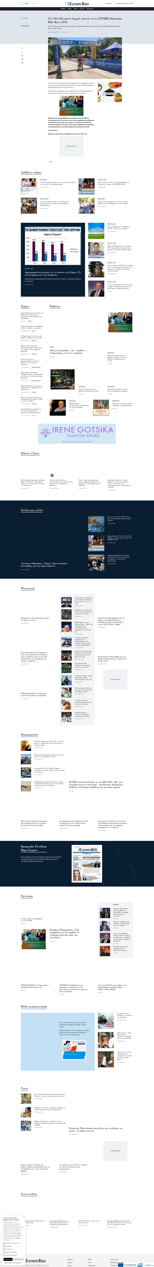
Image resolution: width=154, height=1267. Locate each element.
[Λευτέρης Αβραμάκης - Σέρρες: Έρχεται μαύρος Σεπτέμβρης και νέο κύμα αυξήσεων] (53, 538)
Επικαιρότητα (43, 179)
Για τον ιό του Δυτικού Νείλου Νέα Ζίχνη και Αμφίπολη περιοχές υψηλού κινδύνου (119, 518)
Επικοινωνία (114, 1259)
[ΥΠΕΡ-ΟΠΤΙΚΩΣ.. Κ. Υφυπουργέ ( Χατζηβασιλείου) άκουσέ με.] (38, 974)
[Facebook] (22, 48)
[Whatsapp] (22, 59)
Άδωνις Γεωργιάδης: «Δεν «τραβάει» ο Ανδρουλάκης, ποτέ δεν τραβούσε (121, 923)
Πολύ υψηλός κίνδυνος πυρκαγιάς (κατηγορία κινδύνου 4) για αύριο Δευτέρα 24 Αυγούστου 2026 (34, 823)
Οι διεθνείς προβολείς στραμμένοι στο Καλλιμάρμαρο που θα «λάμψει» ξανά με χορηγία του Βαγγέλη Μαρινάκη (83, 641)
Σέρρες (70, 8)
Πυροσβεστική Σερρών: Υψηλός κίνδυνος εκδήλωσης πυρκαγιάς (120, 948)
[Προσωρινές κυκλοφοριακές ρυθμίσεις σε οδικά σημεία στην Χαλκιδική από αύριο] (26, 759)
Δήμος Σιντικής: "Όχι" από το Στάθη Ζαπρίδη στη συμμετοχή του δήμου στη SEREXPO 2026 (119, 538)
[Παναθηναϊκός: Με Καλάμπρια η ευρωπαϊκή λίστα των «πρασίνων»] (66, 668)
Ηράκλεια (34, 392)
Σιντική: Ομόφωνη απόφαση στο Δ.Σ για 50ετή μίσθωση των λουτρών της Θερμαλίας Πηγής (31, 410)
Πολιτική (82, 8)
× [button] (23, 1216)
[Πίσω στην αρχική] (77, 3)
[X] (22, 52)
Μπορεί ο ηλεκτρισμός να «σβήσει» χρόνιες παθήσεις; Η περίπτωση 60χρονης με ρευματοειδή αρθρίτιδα (50, 1123)
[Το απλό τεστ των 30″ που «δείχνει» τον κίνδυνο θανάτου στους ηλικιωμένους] (77, 1153)
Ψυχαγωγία (90, 8)
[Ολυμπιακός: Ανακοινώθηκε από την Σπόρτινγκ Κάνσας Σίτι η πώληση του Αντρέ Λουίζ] (66, 602)
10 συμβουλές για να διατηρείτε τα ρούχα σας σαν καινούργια (124, 1015)
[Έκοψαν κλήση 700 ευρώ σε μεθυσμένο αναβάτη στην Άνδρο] (91, 378)
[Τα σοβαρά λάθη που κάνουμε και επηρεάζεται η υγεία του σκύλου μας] (66, 704)
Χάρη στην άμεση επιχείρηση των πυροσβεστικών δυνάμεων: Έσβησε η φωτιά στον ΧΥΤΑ (32, 399)
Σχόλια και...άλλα (25, 25)
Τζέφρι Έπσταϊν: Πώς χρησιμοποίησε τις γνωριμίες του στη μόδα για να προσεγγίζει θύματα (124, 1055)
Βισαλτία (34, 340)
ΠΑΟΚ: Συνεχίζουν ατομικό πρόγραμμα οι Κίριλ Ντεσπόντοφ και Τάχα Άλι (83, 677)
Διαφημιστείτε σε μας (117, 1262)
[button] (13, 1263)
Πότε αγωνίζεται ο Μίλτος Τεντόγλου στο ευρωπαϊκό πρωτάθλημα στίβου (83, 690)
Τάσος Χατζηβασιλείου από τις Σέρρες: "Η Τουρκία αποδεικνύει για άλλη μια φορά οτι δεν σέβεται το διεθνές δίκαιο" (119, 248)
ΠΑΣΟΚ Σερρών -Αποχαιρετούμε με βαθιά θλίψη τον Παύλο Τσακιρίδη (79, 405)
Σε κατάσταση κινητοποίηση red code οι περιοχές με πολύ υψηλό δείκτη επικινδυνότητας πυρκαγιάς (73, 823)
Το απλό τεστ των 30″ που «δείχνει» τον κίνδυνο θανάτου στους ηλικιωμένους (73, 1167)
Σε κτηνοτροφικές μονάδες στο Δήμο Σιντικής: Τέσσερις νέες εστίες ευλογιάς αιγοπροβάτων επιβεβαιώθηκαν (54, 203)
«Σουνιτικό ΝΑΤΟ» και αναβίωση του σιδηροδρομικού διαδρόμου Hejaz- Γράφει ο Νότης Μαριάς (112, 987)
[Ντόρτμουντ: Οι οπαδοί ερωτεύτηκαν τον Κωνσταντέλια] (38, 607)
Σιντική (50, 161)
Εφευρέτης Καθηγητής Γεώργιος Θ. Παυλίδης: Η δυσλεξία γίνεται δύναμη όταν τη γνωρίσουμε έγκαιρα (119, 1222)
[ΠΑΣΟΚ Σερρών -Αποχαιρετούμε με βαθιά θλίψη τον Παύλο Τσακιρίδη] (58, 407)
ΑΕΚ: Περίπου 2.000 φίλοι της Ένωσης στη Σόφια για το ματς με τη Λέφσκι (83, 612)
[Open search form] (34, 4)
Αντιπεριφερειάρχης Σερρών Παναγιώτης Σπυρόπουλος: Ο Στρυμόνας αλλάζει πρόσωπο (59, 1222)
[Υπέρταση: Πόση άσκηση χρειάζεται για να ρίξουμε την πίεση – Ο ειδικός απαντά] (101, 1109)
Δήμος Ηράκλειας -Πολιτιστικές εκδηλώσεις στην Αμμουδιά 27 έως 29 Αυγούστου (32, 387)
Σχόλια (76, 8)
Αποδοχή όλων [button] (8, 1259)
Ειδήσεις (63, 8)
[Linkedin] (22, 55)
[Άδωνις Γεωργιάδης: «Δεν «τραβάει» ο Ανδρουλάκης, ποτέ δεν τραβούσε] (77, 331)
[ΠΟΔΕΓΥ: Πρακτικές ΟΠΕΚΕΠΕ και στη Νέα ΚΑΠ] (34, 911)
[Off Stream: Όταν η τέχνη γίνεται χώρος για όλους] (91, 1209)
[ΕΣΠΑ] (136, 1265)
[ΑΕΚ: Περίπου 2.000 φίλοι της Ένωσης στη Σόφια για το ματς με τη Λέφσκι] (66, 614)
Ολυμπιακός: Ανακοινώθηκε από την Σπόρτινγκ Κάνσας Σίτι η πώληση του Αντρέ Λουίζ (112, 659)
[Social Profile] (41, 1041)
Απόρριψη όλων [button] (18, 1259)
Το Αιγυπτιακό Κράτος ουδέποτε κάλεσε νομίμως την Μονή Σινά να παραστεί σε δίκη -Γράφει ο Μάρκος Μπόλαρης (120, 286)
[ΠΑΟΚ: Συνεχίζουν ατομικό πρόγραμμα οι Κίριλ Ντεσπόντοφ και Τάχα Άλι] (66, 680)
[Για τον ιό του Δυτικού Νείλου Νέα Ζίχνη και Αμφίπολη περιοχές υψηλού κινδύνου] (96, 524)
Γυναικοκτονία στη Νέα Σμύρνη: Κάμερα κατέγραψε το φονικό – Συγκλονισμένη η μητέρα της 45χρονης (49, 770)
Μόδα (34, 1006)
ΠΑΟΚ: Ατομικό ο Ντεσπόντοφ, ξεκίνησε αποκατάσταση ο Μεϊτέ (82, 714)
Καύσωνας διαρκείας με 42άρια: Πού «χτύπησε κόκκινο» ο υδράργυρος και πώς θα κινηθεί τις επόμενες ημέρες (48, 743)
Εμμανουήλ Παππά (36, 367)
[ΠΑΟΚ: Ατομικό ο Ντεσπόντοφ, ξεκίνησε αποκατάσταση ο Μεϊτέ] (66, 717)
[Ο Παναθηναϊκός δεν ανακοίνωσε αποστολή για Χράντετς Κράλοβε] (38, 682)
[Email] (22, 62)
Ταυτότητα (114, 1265)
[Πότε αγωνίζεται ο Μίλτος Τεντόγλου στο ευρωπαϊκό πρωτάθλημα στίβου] (66, 692)
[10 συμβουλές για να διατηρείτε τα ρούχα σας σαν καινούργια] (106, 1020)
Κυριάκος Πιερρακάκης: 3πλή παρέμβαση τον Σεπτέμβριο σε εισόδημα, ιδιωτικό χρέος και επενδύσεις (121, 912)
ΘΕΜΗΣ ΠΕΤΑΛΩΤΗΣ (53, 32)
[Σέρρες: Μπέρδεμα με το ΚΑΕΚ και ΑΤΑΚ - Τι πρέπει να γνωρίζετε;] (96, 230)
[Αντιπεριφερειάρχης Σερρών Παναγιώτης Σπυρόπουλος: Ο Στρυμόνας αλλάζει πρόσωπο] (62, 1209)
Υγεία (24, 1088)
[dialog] (14, 1240)
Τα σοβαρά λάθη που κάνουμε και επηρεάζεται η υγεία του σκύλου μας (83, 702)
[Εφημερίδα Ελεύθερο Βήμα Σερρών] (97, 864)
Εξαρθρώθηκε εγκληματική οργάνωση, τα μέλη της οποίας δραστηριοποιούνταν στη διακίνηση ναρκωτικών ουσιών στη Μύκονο (49, 783)
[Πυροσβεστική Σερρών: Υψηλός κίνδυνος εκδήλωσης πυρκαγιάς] (120, 378)
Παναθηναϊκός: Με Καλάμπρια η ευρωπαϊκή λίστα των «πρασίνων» (82, 665)
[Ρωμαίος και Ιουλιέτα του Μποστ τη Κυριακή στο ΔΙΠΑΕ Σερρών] (101, 407)
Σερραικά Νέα (101, 198)
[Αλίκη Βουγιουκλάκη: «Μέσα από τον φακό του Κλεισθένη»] (34, 1209)
